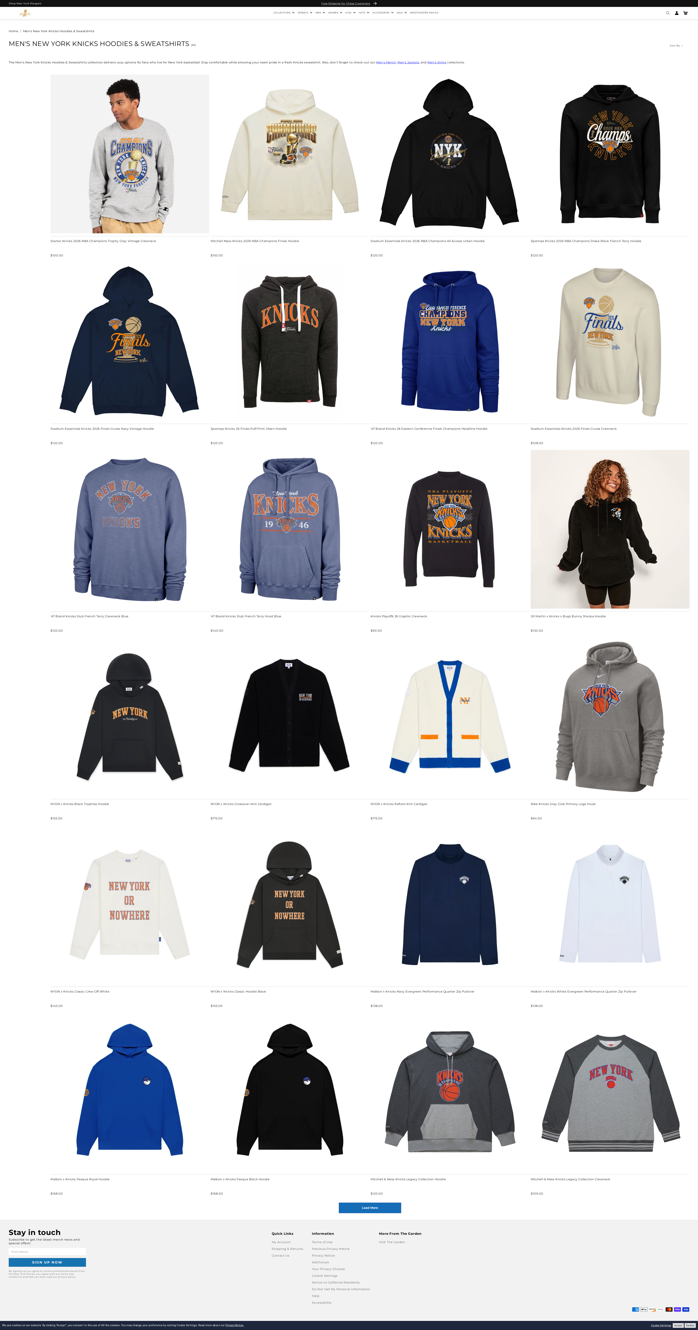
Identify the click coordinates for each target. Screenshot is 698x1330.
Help (316, 1296)
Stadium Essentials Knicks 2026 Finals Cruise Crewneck (574, 428)
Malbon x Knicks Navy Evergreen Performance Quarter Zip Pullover (423, 991)
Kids (348, 12)
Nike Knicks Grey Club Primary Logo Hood (563, 804)
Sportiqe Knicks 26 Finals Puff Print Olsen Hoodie (249, 428)
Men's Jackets (408, 62)
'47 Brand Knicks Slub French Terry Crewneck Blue (90, 616)
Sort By (675, 45)
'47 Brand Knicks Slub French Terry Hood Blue (246, 616)
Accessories (381, 12)
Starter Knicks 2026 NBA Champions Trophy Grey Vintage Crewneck (103, 241)
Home (13, 31)
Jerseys (303, 12)
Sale (400, 12)
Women (333, 12)
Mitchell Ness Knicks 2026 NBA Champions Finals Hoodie (255, 241)
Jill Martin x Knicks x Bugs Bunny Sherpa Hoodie (568, 616)
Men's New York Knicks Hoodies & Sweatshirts (59, 31)
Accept (678, 1325)
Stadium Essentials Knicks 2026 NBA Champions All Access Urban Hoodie (428, 241)
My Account (281, 1242)
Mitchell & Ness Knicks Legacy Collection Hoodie (408, 1179)
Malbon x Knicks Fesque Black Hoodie (240, 1179)
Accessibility (322, 1302)
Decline (690, 1325)
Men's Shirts (436, 62)
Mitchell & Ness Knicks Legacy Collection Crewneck (570, 1179)
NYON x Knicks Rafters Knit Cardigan (399, 804)
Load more (370, 1208)
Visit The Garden (392, 1242)
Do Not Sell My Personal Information (341, 1289)
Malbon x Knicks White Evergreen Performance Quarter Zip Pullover (584, 991)
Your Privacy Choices (328, 1269)
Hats (362, 12)
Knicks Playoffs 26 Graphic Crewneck (399, 616)
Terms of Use (322, 1242)
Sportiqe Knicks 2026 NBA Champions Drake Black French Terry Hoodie (586, 241)
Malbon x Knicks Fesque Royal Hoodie (80, 1179)
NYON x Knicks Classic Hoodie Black (238, 991)
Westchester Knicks (424, 12)
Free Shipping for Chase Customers (345, 3)
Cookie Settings (325, 1275)
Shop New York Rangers (25, 3)
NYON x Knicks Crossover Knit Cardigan (241, 804)
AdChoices (320, 1262)
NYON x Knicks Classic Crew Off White (80, 991)
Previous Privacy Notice (331, 1249)
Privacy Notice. (235, 1325)
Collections (282, 12)
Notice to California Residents (336, 1282)
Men (318, 12)
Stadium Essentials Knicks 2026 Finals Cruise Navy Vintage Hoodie (102, 428)
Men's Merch (386, 62)
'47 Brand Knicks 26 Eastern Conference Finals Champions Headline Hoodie (429, 428)
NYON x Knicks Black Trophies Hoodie (80, 804)
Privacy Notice (323, 1255)
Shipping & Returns (287, 1249)
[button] (667, 13)
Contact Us (281, 1255)
